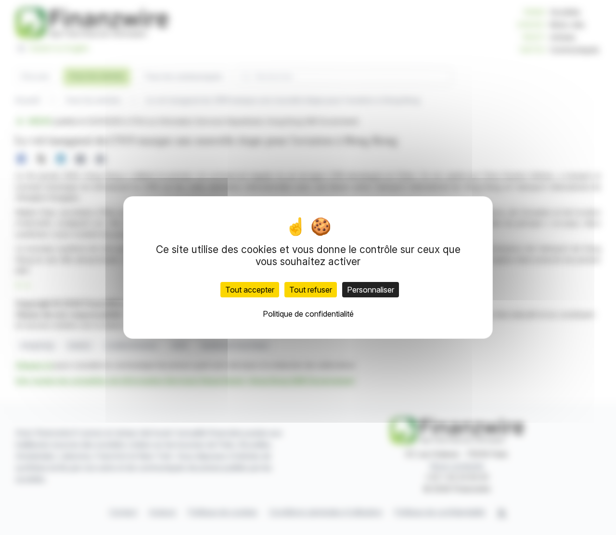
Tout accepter (249, 289)
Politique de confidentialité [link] (308, 314)
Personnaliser (370, 289)
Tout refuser (310, 289)
